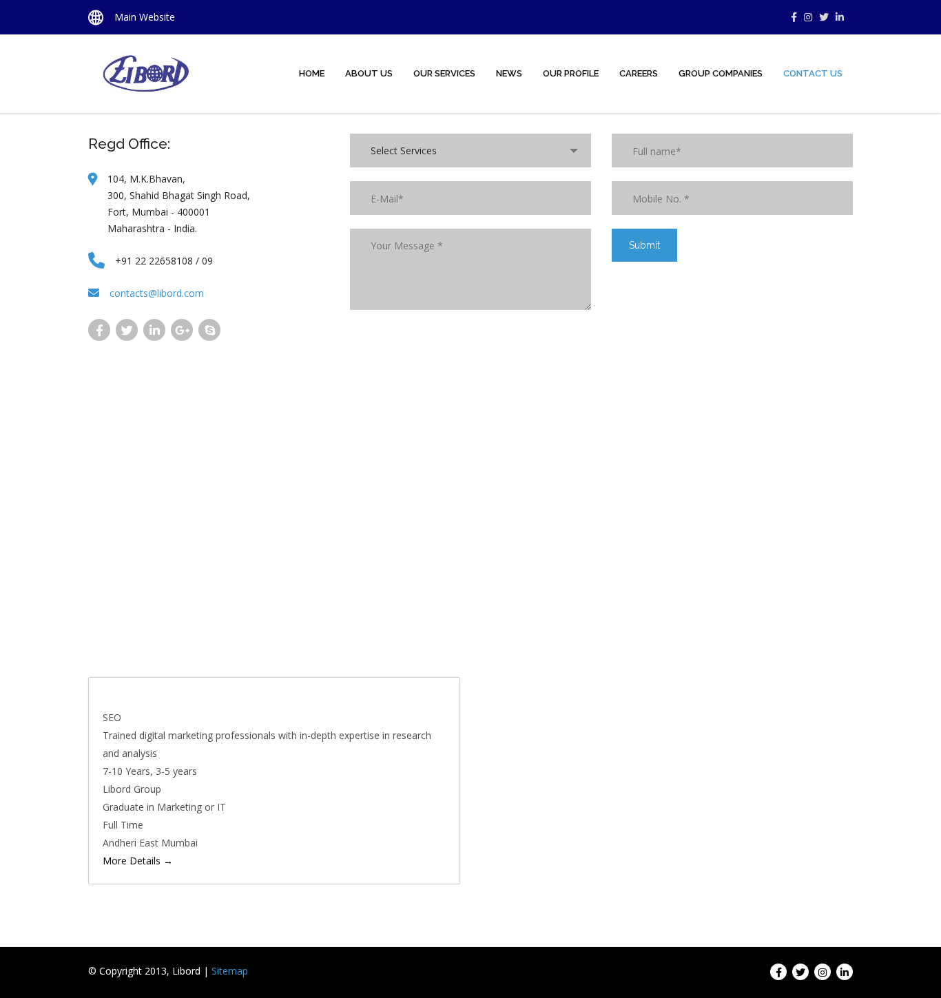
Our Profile (571, 73)
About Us (369, 73)
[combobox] (470, 150)
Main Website (144, 16)
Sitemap (229, 970)
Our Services (444, 73)
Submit (644, 245)
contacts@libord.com (157, 293)
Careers (638, 73)
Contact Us (812, 73)
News (509, 73)
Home (311, 73)
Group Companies (721, 73)
